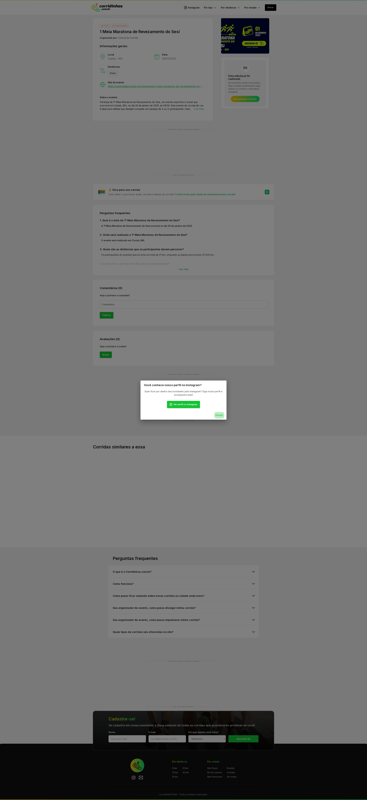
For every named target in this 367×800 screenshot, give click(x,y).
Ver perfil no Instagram (185, 404)
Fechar (219, 415)
